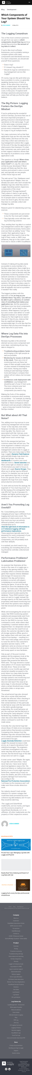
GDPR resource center (16, 926)
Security (16, 961)
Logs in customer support (16, 969)
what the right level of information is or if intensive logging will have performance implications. (15, 529)
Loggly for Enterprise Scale (16, 964)
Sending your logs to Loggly (16, 1048)
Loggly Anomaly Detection (11, 741)
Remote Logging (16, 1030)
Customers (16, 920)
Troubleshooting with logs (16, 953)
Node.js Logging (16, 974)
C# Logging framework (16, 1025)
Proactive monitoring (16, 951)
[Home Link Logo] (6, 2)
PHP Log (16, 1020)
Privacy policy (24, 1062)
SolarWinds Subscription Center (16, 923)
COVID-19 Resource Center (16, 936)
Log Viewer (16, 994)
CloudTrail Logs (16, 1035)
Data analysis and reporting (16, 956)
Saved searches (20, 463)
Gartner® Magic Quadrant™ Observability (16, 938)
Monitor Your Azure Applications (16, 982)
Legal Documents (24, 1061)
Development (11, 9)
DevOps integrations (16, 959)
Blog (3, 9)
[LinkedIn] (9, 1069)
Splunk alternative (16, 971)
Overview (16, 946)
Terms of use (21, 1065)
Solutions (16, 987)
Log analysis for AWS (16, 966)
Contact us (16, 933)
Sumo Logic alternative (16, 976)
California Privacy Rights (24, 1064)
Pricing (16, 948)
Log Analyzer (16, 992)
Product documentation (16, 1045)
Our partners (16, 928)
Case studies (16, 1012)
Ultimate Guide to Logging (16, 1015)
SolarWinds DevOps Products (16, 984)
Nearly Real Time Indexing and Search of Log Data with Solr (15, 874)
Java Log (16, 1022)
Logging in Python (16, 1027)
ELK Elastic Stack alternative (16, 979)
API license (23, 1067)
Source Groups (20, 469)
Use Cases (16, 989)
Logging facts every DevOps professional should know (15, 894)
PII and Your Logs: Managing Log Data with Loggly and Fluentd (15, 854)
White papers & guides (16, 1007)
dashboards (6, 460)
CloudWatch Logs (16, 1033)
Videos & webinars (16, 1009)
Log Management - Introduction (16, 1004)
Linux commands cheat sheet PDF (16, 1038)
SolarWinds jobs (16, 931)
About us (16, 918)
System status (16, 1053)
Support (16, 1050)
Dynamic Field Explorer (20, 454)
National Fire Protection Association (15, 781)
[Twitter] (6, 1069)
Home (10, 906)
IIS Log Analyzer (16, 997)
